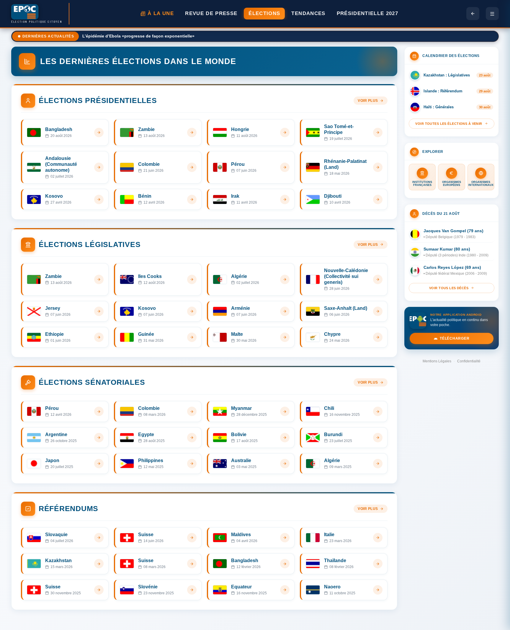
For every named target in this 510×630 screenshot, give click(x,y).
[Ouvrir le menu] (492, 13)
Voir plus (368, 101)
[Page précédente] (472, 13)
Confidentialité (468, 361)
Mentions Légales (437, 361)
